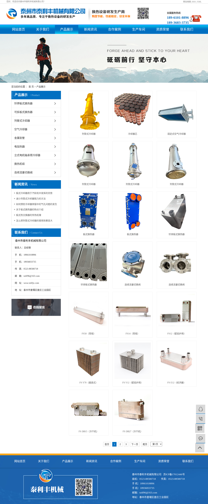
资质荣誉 (162, 29)
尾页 (145, 444)
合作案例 (114, 29)
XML (199, 2)
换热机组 (19, 163)
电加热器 (19, 146)
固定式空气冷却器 (177, 134)
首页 (107, 444)
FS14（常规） (133, 333)
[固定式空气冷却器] (176, 111)
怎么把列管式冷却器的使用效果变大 (34, 220)
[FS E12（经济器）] (176, 361)
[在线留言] (200, 438)
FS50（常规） (89, 333)
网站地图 (187, 2)
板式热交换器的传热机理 (28, 215)
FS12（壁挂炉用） (176, 333)
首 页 (31, 86)
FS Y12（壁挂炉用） (132, 382)
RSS (194, 2)
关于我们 (42, 29)
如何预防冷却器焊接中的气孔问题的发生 (36, 204)
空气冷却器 (20, 129)
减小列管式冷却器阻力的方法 (31, 198)
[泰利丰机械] (200, 409)
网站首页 (18, 29)
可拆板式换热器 (23, 112)
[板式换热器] (89, 212)
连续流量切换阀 (23, 172)
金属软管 (19, 138)
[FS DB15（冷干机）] (89, 410)
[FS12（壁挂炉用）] (176, 312)
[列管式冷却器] (89, 111)
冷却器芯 (132, 134)
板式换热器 (88, 234)
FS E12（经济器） (176, 382)
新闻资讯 (90, 29)
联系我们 (186, 29)
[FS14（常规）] (132, 312)
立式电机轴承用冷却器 (27, 155)
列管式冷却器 (22, 120)
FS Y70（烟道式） (88, 382)
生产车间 (138, 29)
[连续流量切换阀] (132, 262)
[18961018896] (200, 419)
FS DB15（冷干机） (89, 431)
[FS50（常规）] (89, 312)
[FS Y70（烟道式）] (89, 361)
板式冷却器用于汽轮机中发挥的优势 (34, 193)
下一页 (134, 444)
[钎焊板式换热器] (176, 212)
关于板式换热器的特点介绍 (29, 209)
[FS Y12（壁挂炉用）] (132, 361)
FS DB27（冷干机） (133, 431)
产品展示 (66, 29)
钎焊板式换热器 (23, 103)
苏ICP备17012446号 (174, 474)
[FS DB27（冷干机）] (132, 410)
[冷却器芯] (132, 111)
